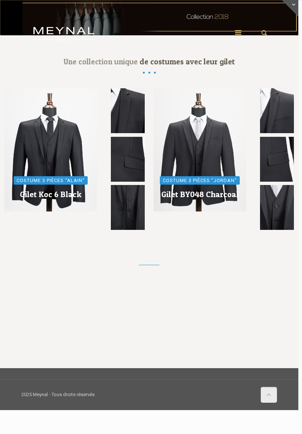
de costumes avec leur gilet (187, 61)
